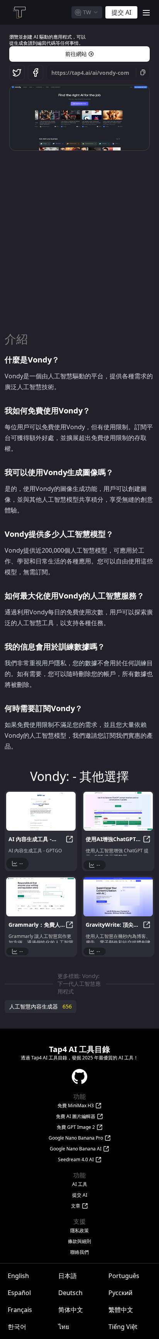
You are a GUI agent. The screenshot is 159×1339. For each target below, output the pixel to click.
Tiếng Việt (122, 1326)
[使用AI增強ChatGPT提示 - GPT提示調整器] (118, 811)
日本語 (67, 1276)
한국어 (17, 1326)
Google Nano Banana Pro (76, 1138)
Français (20, 1309)
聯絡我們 (79, 1252)
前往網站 (76, 53)
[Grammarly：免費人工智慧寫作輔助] (41, 896)
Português (123, 1276)
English (18, 1276)
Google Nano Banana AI (75, 1149)
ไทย (63, 1326)
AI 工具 (79, 1184)
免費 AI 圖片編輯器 (75, 1116)
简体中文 (70, 1309)
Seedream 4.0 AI (76, 1160)
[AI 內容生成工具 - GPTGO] (41, 811)
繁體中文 (120, 1309)
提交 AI (79, 1195)
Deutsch (70, 1292)
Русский (120, 1292)
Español (19, 1292)
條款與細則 (79, 1241)
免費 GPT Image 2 (76, 1127)
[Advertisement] (79, 237)
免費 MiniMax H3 (76, 1106)
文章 (75, 1206)
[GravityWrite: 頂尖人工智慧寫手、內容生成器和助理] (118, 896)
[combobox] (86, 12)
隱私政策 (79, 1231)
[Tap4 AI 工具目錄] (19, 12)
